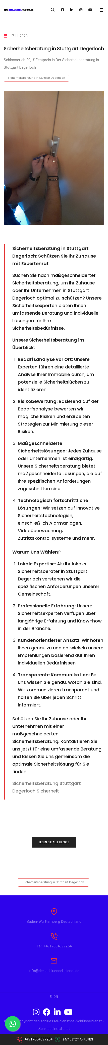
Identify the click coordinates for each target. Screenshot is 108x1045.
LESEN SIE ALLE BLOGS (54, 842)
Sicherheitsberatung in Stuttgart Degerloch (36, 77)
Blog (54, 996)
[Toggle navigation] (101, 10)
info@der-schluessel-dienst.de (54, 971)
